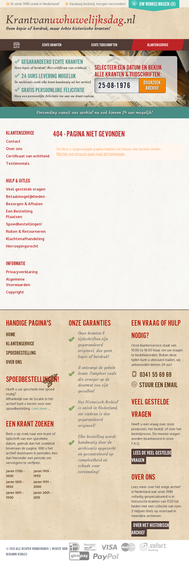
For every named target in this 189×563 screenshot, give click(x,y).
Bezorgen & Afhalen (24, 204)
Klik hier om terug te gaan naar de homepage (90, 154)
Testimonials (18, 163)
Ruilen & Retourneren (26, 231)
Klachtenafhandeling (25, 238)
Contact (13, 141)
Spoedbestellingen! (24, 224)
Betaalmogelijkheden (25, 196)
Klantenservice (20, 344)
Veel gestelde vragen (25, 189)
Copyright (15, 292)
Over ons (14, 148)
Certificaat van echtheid (27, 156)
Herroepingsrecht (22, 246)
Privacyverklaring (22, 272)
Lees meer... (41, 408)
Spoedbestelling (21, 353)
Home (10, 334)
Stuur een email (158, 385)
